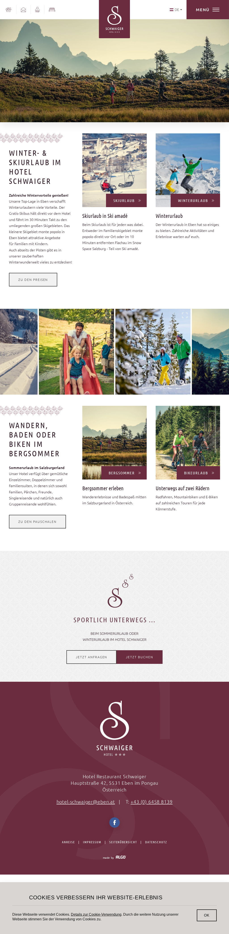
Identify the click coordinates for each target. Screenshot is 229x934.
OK (207, 915)
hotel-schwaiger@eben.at (86, 801)
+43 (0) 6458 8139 (151, 801)
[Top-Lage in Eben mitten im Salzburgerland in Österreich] (38, 9)
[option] (76, 352)
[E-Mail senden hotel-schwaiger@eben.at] (23, 9)
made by (109, 857)
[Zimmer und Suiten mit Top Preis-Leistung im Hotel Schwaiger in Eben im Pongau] (52, 9)
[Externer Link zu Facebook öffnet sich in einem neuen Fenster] (114, 824)
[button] (33, 279)
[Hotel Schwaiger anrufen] (8, 9)
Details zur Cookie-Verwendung (96, 914)
